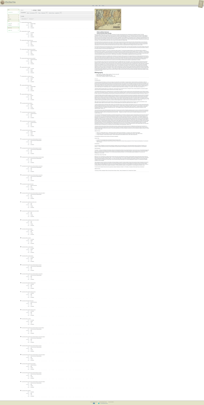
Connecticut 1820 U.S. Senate (26, 318)
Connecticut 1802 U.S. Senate (25, 67)
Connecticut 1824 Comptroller (26, 390)
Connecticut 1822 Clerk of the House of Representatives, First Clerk (31, 345)
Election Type (10, 27)
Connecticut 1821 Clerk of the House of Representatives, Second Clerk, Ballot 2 (33, 336)
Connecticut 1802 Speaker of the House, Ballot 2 (28, 49)
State (8, 9)
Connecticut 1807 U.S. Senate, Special (27, 76)
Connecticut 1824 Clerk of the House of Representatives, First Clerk (31, 372)
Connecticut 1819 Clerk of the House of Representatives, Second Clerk (32, 273)
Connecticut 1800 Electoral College (26, 22)
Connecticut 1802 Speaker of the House (27, 40)
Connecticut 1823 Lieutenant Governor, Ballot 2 (29, 363)
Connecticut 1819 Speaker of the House (27, 300)
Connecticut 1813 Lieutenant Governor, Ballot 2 (29, 121)
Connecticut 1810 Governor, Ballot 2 (27, 103)
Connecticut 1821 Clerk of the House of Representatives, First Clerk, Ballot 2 (33, 327)
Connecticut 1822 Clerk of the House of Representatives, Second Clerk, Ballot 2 (33, 354)
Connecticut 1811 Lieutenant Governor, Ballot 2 (29, 112)
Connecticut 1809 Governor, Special (26, 94)
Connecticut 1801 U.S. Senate (25, 31)
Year (8, 15)
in (32, 10)
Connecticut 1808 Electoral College (26, 85)
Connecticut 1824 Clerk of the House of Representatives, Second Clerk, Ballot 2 (33, 381)
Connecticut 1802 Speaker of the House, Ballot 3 (28, 58)
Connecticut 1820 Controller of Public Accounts (28, 309)
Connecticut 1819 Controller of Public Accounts (28, 282)
